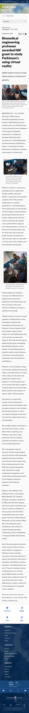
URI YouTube (25, 690)
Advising (7, 672)
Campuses (7, 638)
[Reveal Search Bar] (27, 1)
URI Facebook (3, 690)
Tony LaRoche (5, 29)
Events (6, 659)
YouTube (10, 10)
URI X (18, 690)
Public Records (10, 705)
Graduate (7, 669)
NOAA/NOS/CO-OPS (14, 686)
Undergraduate (8, 667)
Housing (7, 649)
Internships (7, 677)
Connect (7, 611)
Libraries (7, 674)
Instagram (5, 10)
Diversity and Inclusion (10, 633)
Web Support (24, 705)
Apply (21, 611)
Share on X (23, 34)
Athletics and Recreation (11, 654)
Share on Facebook (25, 34)
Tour (7, 620)
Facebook (3, 10)
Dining (6, 651)
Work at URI (4, 705)
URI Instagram (11, 690)
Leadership (7, 630)
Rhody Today (9, 7)
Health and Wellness (10, 656)
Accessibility (18, 704)
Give (21, 620)
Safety (6, 641)
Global (6, 636)
